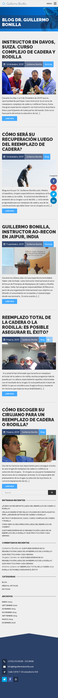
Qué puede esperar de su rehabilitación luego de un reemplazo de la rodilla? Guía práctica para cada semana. (26, 533)
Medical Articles (10, 586)
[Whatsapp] (16, 679)
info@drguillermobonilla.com (21, 666)
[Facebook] (10, 679)
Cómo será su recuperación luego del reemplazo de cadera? (27, 142)
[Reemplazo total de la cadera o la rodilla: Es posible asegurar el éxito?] (29, 356)
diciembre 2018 (9, 623)
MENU (49, 3)
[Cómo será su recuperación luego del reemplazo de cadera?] (29, 173)
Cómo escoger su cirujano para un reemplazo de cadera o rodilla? (28, 417)
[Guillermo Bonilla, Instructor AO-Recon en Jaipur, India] (29, 260)
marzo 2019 (7, 619)
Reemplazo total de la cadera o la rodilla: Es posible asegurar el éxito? (26, 325)
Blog (4, 582)
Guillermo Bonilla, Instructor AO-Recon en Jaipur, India (29, 231)
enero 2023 (7, 602)
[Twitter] (4, 679)
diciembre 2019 (9, 609)
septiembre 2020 (9, 605)
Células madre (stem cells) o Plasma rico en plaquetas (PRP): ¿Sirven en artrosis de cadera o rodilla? (28, 513)
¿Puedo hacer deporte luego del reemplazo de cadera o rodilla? (28, 507)
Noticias (6, 589)
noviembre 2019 (9, 612)
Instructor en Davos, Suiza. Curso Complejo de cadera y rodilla (28, 49)
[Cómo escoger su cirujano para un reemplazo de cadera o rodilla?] (29, 448)
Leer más (9, 119)
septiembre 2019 (9, 616)
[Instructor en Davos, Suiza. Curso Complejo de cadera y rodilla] (29, 80)
